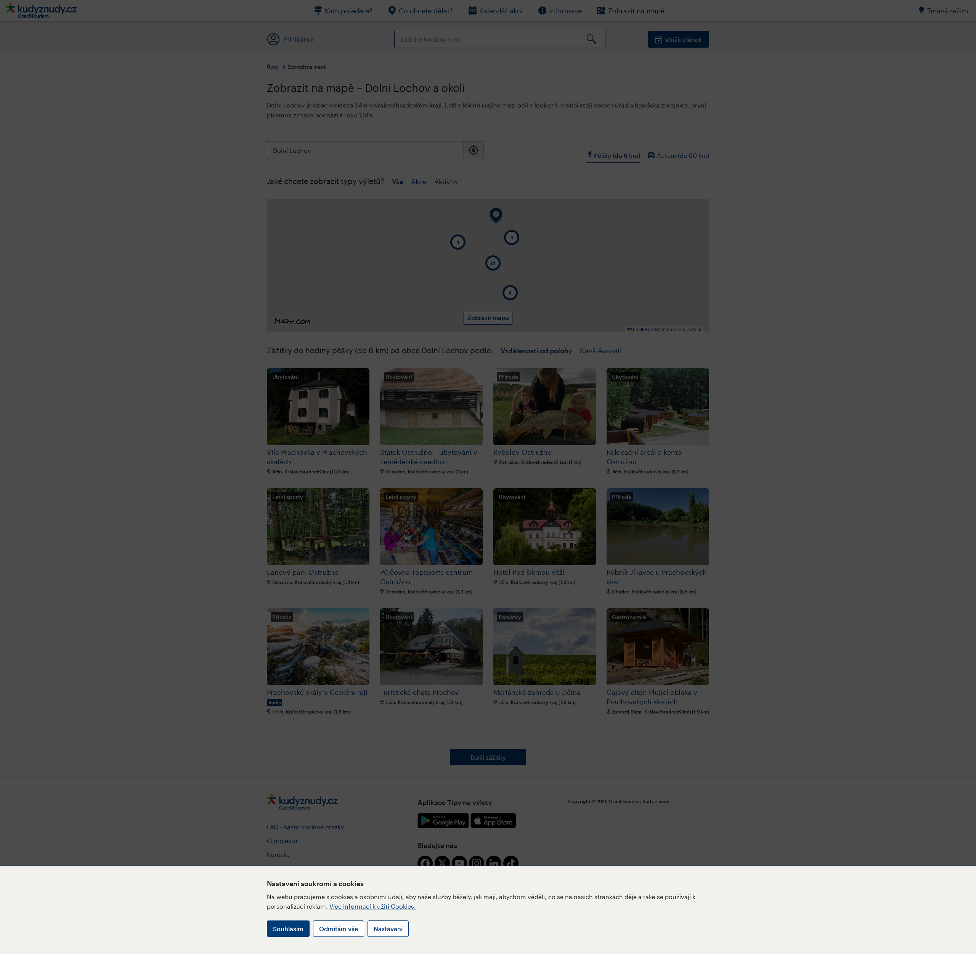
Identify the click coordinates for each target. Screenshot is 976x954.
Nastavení (388, 928)
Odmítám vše (338, 928)
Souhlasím (288, 928)
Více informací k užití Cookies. (372, 906)
